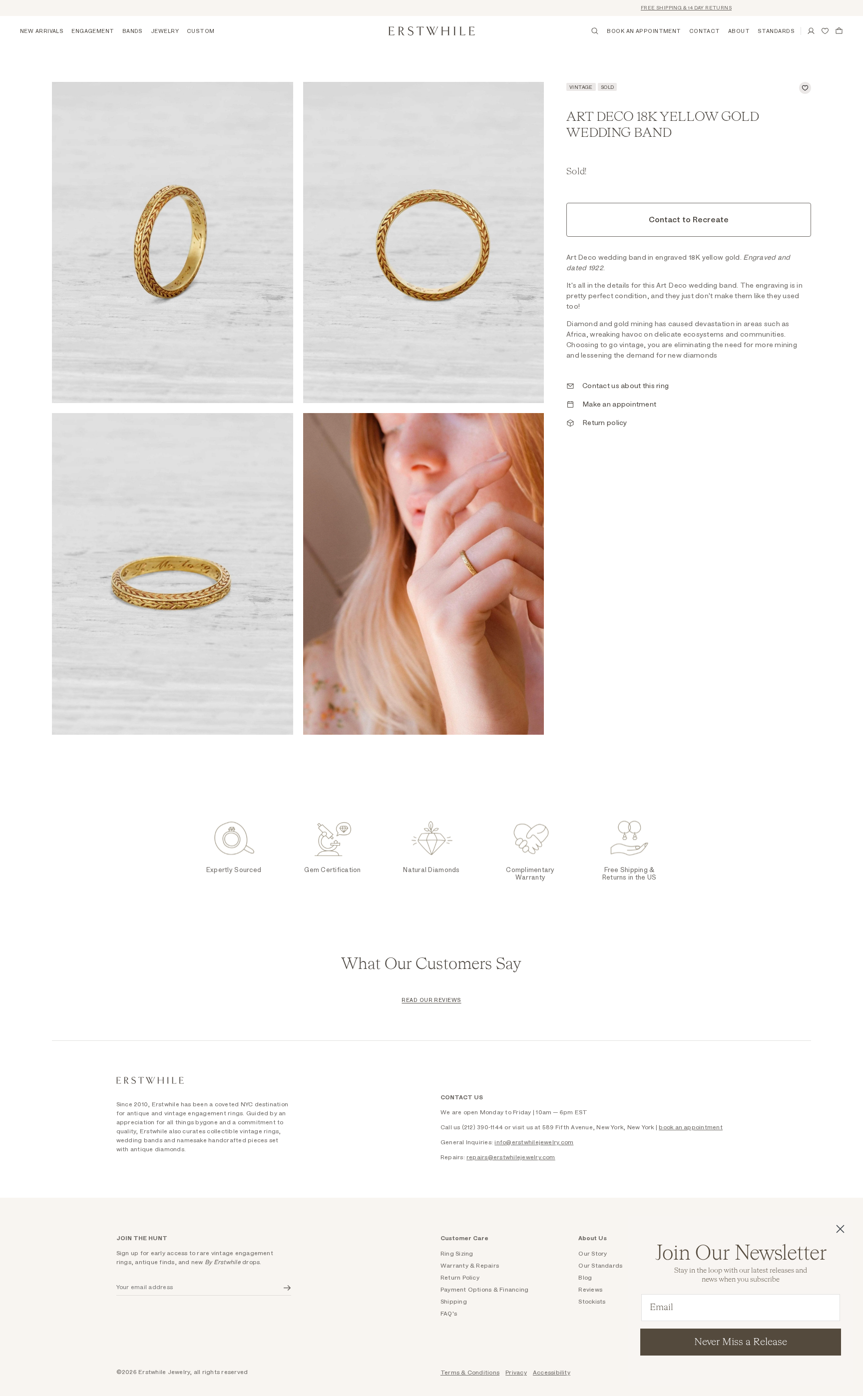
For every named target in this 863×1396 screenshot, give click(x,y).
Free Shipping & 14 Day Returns (662, 7)
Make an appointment (619, 404)
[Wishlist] (825, 31)
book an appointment (691, 1127)
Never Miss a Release (740, 1342)
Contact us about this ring (625, 386)
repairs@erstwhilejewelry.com (510, 1157)
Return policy (604, 423)
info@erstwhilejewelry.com (533, 1142)
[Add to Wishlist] (805, 88)
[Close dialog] (840, 1229)
